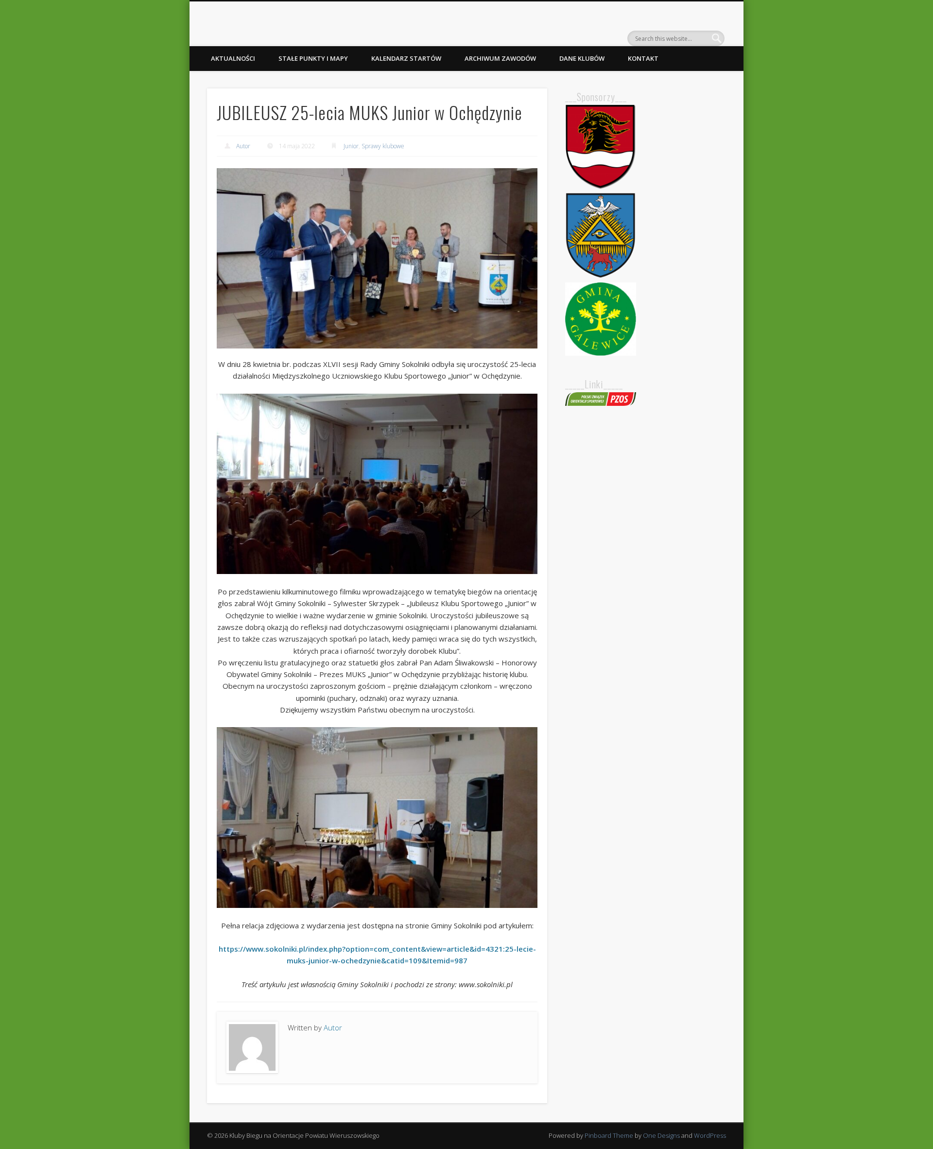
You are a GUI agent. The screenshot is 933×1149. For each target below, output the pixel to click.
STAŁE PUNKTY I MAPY (313, 58)
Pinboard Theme (609, 1135)
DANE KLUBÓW (582, 58)
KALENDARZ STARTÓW (406, 58)
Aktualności (233, 58)
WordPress (710, 1135)
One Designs (661, 1135)
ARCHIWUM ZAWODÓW (500, 58)
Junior (351, 146)
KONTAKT (643, 58)
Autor (243, 146)
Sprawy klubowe (383, 146)
